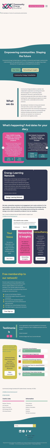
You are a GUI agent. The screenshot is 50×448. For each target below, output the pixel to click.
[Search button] (34, 425)
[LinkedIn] (20, 431)
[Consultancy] (40, 223)
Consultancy (40, 258)
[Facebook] (26, 431)
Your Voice (15, 70)
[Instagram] (23, 431)
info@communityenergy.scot (9, 216)
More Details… (20, 159)
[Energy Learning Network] (40, 185)
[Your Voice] (9, 223)
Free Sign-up (8, 311)
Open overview (9, 373)
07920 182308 (6, 395)
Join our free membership (36, 6)
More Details (8, 159)
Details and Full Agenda (32, 155)
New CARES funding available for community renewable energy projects (13, 137)
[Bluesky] (30, 431)
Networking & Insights (30, 70)
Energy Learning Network (14, 197)
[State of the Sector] (9, 350)
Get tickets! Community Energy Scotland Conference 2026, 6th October (37, 137)
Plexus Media (38, 444)
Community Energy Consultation (25, 75)
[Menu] (46, 6)
